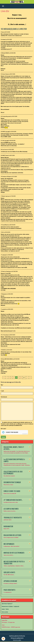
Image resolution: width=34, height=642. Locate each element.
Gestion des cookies (17, 640)
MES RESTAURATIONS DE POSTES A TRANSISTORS (14, 562)
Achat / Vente (5, 609)
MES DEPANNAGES (9, 544)
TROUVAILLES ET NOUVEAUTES (13, 518)
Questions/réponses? (7, 603)
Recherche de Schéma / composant (10, 606)
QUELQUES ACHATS (9, 572)
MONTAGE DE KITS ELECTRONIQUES (14, 553)
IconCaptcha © (24, 433)
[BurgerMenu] (3, 6)
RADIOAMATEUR (8, 526)
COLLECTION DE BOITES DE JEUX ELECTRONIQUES (13, 473)
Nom (2, 385)
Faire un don (5, 612)
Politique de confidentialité (17, 638)
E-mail (2, 391)
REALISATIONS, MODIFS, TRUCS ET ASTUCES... (14, 448)
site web (7, 131)
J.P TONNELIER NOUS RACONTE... (13, 500)
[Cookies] (3, 639)
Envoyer (3, 437)
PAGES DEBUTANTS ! (10, 590)
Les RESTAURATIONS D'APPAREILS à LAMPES (14, 460)
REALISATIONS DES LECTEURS (12, 535)
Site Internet (4, 397)
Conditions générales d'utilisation (17, 636)
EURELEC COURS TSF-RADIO (12, 491)
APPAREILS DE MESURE (10, 581)
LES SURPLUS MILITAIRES (11, 509)
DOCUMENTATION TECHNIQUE (12, 482)
